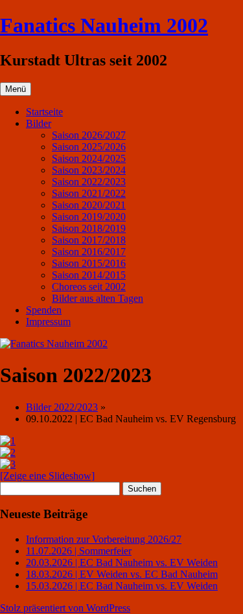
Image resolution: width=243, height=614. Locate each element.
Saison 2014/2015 (89, 274)
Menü (15, 89)
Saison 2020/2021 (89, 204)
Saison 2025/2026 (89, 146)
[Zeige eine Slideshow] (47, 475)
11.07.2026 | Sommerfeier (79, 550)
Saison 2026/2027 (89, 135)
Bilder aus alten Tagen (97, 298)
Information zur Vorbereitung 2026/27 (103, 539)
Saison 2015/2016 (89, 263)
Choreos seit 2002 (89, 286)
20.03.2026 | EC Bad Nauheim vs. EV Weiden (122, 562)
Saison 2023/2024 (89, 170)
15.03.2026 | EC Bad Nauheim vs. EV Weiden (122, 585)
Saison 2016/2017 (89, 251)
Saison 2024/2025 (89, 158)
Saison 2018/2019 (89, 228)
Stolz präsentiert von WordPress (65, 607)
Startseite (44, 111)
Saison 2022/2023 (89, 181)
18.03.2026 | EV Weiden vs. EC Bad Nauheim (122, 574)
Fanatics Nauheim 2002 (104, 25)
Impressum (48, 321)
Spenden (44, 309)
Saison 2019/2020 (89, 216)
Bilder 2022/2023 (62, 407)
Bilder (38, 123)
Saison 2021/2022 (89, 193)
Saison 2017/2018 (89, 239)
